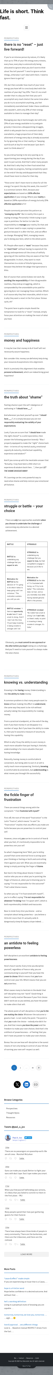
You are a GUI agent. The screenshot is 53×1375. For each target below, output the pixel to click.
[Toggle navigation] (26, 27)
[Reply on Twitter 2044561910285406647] (6, 1244)
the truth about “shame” (23, 397)
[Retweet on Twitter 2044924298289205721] (11, 1219)
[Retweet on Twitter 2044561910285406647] (11, 1244)
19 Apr (7, 1147)
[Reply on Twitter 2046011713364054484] (6, 1159)
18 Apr (7, 1167)
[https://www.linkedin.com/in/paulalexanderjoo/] (26, 1084)
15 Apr (7, 1227)
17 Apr (7, 1186)
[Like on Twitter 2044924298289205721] (16, 1219)
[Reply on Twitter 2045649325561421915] (6, 1178)
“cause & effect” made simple (16, 1278)
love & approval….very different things (21, 1324)
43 (33, 1068)
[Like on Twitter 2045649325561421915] (16, 1178)
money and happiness (21, 340)
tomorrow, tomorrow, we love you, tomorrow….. (25, 1314)
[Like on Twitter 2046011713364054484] (16, 1159)
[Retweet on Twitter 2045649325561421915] (11, 1178)
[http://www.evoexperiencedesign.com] (35, 1084)
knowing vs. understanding (26, 682)
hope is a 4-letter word (14, 1288)
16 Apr (7, 1208)
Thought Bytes (12, 1113)
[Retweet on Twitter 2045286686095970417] (11, 1200)
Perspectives (11, 38)
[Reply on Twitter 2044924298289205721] (6, 1219)
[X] (17, 1084)
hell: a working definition (15, 1301)
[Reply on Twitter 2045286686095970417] (6, 1200)
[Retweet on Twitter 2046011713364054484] (11, 1159)
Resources (10, 1117)
